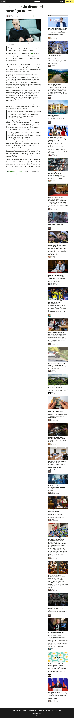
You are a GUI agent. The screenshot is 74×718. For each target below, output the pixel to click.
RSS (52, 710)
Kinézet (61, 1)
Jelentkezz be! (70, 1)
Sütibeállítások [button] (57, 710)
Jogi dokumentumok (41, 710)
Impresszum (25, 710)
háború (10, 16)
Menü (4, 1)
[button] (12, 171)
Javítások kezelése (32, 710)
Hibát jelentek (19, 710)
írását (31, 53)
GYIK (14, 710)
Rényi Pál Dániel (11, 15)
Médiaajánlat (48, 710)
